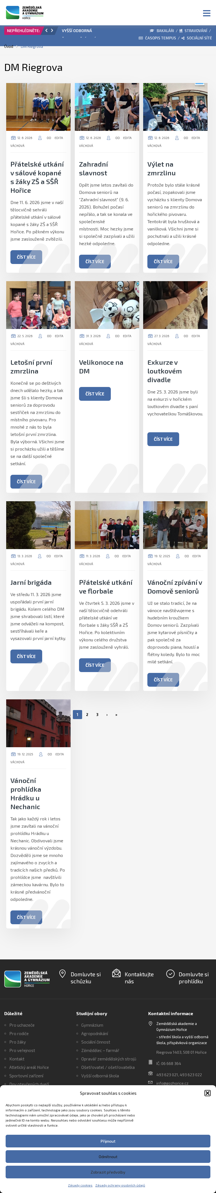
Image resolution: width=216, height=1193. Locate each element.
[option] (81, 32)
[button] (207, 1093)
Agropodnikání (94, 1033)
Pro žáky (17, 1041)
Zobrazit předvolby (108, 1172)
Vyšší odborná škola (100, 1075)
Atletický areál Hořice (29, 1067)
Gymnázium (92, 1025)
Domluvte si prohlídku (194, 977)
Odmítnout (108, 1156)
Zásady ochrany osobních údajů (120, 1185)
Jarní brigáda (31, 582)
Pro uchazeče (22, 1025)
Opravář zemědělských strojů (108, 1058)
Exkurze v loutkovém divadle (164, 371)
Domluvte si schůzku (86, 977)
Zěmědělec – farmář (100, 1050)
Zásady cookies (80, 1185)
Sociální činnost (95, 1041)
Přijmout (108, 1141)
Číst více (26, 256)
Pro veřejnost (22, 1050)
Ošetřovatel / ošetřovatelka (108, 1067)
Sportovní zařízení (26, 1075)
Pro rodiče (19, 1033)
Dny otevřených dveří (29, 1084)
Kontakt (16, 1058)
